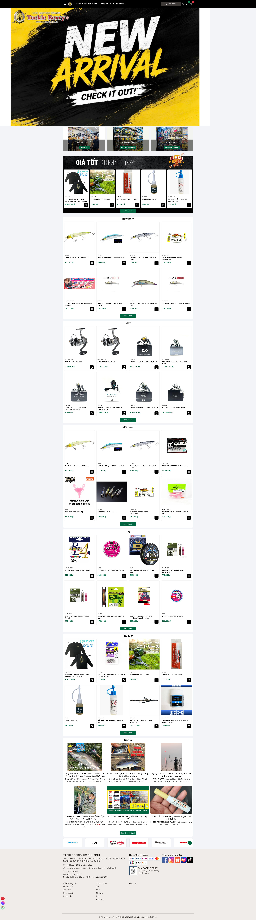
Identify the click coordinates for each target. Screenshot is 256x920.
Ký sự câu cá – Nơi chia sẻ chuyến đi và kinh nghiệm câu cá (171, 774)
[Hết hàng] (112, 205)
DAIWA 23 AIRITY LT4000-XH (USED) (144, 408)
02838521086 (72, 871)
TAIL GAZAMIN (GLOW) (74, 512)
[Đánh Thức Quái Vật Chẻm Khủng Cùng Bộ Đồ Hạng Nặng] (128, 757)
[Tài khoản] (183, 4)
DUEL (67, 255)
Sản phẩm (92, 4)
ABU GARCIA (69, 359)
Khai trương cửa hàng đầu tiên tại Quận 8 (128, 817)
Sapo (155, 917)
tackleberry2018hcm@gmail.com (80, 865)
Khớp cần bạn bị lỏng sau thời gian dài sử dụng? (171, 817)
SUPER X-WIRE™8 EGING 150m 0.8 (111, 570)
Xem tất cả (128, 211)
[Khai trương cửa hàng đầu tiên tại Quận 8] (128, 800)
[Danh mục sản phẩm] (65, 4)
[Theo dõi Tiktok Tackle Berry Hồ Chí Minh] (190, 860)
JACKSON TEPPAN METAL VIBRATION (172, 258)
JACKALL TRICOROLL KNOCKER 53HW (110, 304)
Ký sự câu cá (106, 4)
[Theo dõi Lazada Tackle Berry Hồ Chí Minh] (184, 860)
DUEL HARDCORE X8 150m (172, 616)
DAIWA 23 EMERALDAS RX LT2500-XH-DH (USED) (111, 409)
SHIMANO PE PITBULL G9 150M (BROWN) (174, 571)
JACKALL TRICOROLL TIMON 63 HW (176, 303)
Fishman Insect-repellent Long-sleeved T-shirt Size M (76, 200)
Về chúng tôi (81, 4)
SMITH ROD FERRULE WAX (127, 199)
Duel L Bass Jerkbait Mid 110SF (76, 257)
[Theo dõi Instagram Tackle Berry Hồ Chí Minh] (171, 860)
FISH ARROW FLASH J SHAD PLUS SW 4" (175, 513)
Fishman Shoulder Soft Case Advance (141, 721)
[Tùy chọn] (92, 263)
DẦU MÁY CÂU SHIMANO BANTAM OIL (177, 200)
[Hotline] (3, 898)
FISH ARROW (166, 509)
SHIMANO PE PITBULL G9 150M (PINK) (77, 617)
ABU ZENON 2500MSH (106, 362)
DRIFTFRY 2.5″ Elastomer (107, 512)
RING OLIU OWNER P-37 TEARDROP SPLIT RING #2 (111, 675)
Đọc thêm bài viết (128, 833)
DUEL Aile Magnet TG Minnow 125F (111, 257)
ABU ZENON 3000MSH (73, 362)
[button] (189, 188)
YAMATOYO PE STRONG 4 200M (77, 570)
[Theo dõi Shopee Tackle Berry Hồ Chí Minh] (177, 860)
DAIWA (144, 197)
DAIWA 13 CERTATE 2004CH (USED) (143, 362)
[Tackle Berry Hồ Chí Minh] (70, 4)
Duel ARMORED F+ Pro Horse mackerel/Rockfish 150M (141, 617)
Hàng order (118, 4)
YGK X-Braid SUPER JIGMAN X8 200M (142, 571)
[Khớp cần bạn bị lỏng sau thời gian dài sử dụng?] (171, 800)
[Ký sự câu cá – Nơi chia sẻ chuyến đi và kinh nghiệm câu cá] (171, 757)
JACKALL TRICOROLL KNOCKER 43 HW (143, 304)
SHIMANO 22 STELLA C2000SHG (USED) (175, 363)
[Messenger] (3, 903)
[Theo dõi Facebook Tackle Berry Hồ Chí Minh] (165, 860)
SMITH (119, 197)
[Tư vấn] (3, 908)
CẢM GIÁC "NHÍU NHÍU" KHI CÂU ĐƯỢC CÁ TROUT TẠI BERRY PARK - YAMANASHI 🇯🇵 (85, 817)
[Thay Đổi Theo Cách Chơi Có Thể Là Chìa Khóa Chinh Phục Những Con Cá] (85, 757)
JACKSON (165, 255)
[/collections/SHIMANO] (72, 842)
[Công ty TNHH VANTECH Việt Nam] (105, 57)
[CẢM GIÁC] (85, 800)
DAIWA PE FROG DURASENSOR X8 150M (111, 617)
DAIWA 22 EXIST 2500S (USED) (174, 408)
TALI (66, 509)
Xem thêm (128, 316)
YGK (131, 568)
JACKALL (100, 301)
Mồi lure (99, 893)
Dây (128, 531)
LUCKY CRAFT (69, 301)
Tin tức (128, 740)
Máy (128, 323)
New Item (128, 218)
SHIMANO (171, 197)
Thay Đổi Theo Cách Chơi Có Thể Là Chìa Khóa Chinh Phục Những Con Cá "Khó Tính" (85, 774)
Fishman (68, 197)
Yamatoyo (69, 568)
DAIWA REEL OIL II (149, 199)
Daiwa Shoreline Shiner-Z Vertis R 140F (143, 258)
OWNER (100, 672)
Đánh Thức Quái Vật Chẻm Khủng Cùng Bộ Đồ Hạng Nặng (128, 774)
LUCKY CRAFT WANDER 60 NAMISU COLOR (78, 304)
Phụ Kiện (100, 899)
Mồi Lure (128, 427)
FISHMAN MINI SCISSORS (100, 199)
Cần (97, 887)
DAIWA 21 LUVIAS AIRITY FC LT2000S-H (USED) (75, 409)
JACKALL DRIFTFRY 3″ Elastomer (175, 466)
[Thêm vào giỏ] (86, 205)
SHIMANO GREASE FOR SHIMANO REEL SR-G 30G (175, 721)
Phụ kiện (128, 635)
